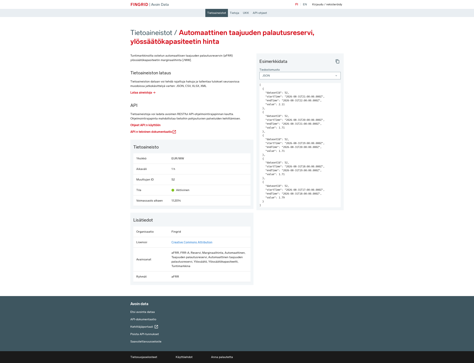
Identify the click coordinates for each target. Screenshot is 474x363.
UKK (246, 13)
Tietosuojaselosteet (143, 357)
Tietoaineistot (216, 13)
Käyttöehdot (184, 357)
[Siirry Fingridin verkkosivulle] (139, 4)
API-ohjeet (260, 13)
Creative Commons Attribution (191, 242)
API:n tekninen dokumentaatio (151, 132)
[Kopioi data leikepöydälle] (337, 61)
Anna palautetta (222, 357)
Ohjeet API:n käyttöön (145, 125)
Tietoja (234, 13)
